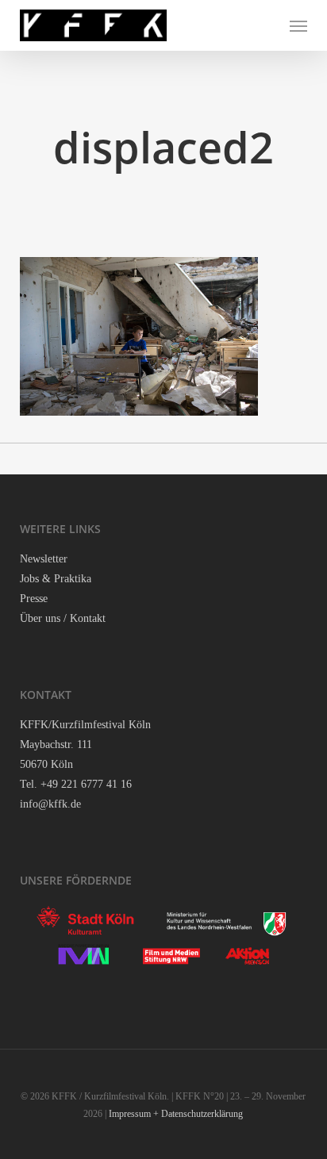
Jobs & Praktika (55, 579)
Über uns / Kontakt (63, 618)
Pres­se (34, 598)
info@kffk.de (50, 804)
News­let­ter (43, 559)
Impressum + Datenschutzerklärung (176, 1113)
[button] (298, 25)
